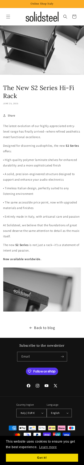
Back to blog (44, 327)
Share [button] (11, 115)
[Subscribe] (62, 356)
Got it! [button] (42, 457)
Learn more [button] (48, 447)
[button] (8, 16)
